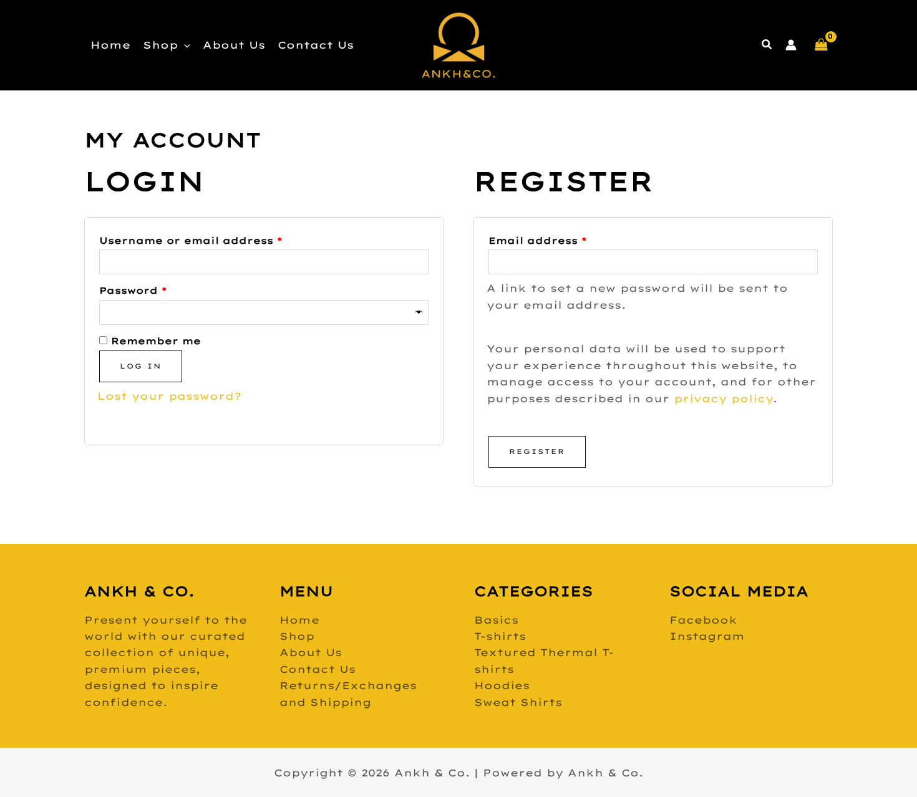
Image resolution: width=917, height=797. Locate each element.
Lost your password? (169, 396)
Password (161, 289)
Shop (160, 45)
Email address (566, 239)
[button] (184, 45)
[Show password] (419, 312)
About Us (234, 45)
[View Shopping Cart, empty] (821, 45)
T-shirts (500, 636)
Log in (141, 366)
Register (537, 451)
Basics (496, 620)
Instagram (707, 636)
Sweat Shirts (518, 702)
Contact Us (316, 45)
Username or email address (219, 239)
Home (110, 45)
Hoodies (502, 685)
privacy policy (723, 398)
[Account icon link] (791, 45)
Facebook (703, 620)
